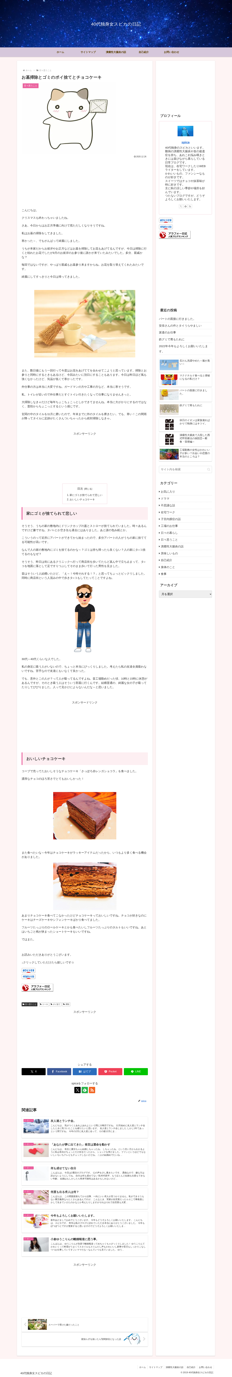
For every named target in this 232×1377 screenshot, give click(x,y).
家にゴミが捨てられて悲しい (86, 495)
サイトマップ (155, 1367)
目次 (80, 488)
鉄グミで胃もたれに (171, 339)
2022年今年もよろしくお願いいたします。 (183, 349)
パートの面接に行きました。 (177, 318)
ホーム (142, 1367)
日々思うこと (30, 1004)
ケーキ (45, 1004)
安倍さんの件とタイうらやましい (180, 325)
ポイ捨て (56, 1004)
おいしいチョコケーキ (82, 499)
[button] (208, 469)
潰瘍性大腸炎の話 (174, 1367)
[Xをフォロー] (77, 1090)
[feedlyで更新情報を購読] (85, 1090)
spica (185, 142)
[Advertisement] (85, 182)
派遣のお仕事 (167, 332)
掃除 (67, 1004)
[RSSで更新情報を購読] (92, 1090)
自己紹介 (191, 1367)
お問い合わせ (205, 1367)
